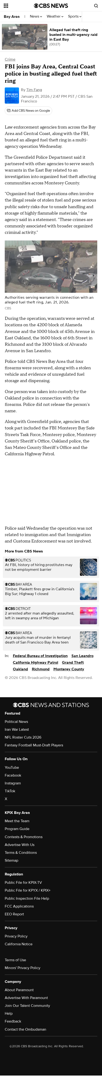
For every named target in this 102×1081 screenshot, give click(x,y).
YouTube (12, 767)
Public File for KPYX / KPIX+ (28, 890)
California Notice (18, 944)
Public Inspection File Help (27, 898)
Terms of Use (15, 960)
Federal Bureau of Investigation (40, 655)
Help (9, 1013)
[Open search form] (96, 6)
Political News (16, 722)
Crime (10, 59)
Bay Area (12, 16)
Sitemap (11, 860)
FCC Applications (19, 906)
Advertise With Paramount (26, 998)
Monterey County (68, 669)
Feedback (13, 1021)
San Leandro (82, 655)
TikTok (10, 791)
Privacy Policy (16, 936)
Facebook (13, 775)
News (35, 16)
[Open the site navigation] (19, 6)
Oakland (20, 669)
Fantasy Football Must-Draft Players (34, 745)
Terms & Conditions (21, 853)
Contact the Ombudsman (25, 1029)
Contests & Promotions (23, 837)
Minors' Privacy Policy (22, 968)
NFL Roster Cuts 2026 (23, 737)
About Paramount (19, 990)
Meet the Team (17, 821)
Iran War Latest (17, 729)
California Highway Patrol (35, 662)
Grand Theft (73, 662)
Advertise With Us (19, 845)
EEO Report (14, 914)
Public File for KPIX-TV (23, 882)
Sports (73, 16)
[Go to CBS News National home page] (51, 5)
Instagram (13, 783)
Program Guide (17, 829)
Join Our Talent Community (27, 1006)
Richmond (41, 669)
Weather (54, 16)
